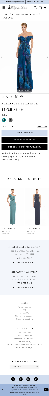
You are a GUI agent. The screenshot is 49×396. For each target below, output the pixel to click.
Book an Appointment (24, 140)
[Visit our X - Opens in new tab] (13, 379)
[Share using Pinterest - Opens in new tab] (21, 97)
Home (6, 14)
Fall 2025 (8, 18)
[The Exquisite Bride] (17, 7)
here (24, 394)
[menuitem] (4, 7)
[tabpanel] (24, 57)
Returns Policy (24, 342)
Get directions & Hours (24, 263)
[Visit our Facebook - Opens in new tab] (21, 379)
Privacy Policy (24, 333)
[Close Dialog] (2, 390)
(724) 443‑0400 (24, 283)
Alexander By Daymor (25, 14)
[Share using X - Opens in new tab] (16, 97)
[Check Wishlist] (45, 7)
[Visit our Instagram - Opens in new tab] (28, 379)
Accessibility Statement (24, 339)
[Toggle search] (35, 7)
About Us (24, 313)
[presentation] (24, 207)
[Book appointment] (40, 7)
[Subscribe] (37, 367)
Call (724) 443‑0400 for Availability (24, 147)
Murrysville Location (24, 316)
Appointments (24, 307)
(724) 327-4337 (24, 258)
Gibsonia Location (24, 319)
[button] (4, 7)
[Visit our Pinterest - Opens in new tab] (36, 379)
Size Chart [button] (42, 127)
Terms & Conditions (24, 336)
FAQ (25, 310)
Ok (46, 390)
